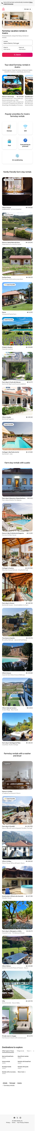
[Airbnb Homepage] (3, 9)
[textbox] (9, 49)
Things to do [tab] (20, 1051)
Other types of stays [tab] (8, 1051)
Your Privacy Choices (23, 1122)
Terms (13, 1122)
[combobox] (17, 43)
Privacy (8, 1122)
